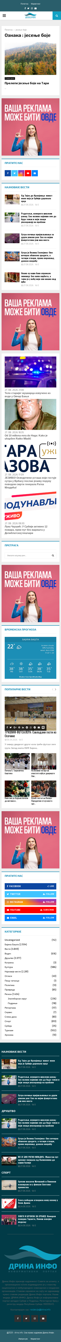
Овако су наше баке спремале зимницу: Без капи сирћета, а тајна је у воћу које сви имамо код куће (38, 277)
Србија (8, 1025)
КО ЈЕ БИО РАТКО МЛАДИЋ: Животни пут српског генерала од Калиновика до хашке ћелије (38, 1159)
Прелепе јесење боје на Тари (27, 83)
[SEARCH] (53, 555)
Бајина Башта (12, 944)
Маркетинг (35, 4)
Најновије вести (13, 971)
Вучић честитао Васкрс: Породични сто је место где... (41, 800)
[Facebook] (17, 1318)
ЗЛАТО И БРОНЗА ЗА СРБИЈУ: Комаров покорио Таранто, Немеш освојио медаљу (37, 1218)
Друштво (9, 958)
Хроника (9, 1034)
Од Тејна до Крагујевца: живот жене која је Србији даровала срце (36, 198)
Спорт (8, 1021)
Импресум (23, 1339)
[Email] (43, 1318)
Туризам (9, 1030)
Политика (9, 985)
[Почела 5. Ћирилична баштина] (17, 761)
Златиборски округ (17, 998)
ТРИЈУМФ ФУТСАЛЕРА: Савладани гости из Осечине (30, 734)
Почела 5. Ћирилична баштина (14, 772)
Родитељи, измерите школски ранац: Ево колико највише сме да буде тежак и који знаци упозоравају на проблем (38, 218)
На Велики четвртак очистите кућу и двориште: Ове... (43, 773)
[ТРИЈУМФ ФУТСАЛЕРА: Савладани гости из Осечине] (30, 714)
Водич (8, 953)
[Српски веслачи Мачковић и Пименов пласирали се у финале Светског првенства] (9, 1185)
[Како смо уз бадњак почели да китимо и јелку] (17, 789)
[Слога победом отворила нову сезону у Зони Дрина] (9, 1203)
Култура (9, 967)
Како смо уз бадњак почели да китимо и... (16, 799)
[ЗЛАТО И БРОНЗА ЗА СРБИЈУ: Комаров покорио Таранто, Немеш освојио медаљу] (9, 1220)
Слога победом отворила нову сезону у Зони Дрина (38, 1201)
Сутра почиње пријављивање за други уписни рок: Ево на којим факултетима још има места (37, 237)
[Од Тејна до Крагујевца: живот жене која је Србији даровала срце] (12, 199)
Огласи (8, 976)
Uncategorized (12, 940)
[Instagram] (34, 1318)
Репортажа (10, 1007)
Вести (8, 949)
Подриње (12, 1003)
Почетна (24, 4)
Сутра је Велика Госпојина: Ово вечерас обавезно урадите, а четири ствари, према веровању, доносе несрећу (37, 257)
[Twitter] (26, 1318)
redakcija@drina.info (40, 1309)
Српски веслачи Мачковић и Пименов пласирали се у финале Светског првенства (37, 1184)
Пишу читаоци (12, 980)
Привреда (10, 989)
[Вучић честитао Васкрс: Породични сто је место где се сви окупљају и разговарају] (43, 789)
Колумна (9, 962)
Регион (8, 994)
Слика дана (9, 78)
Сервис (8, 1012)
